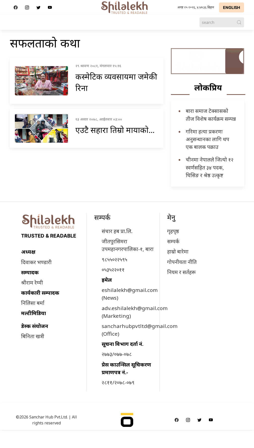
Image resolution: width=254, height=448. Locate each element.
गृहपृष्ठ (173, 231)
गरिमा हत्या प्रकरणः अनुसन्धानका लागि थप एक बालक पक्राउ (207, 139)
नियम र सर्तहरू (181, 272)
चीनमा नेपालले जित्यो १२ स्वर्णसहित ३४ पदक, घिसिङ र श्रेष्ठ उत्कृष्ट (209, 167)
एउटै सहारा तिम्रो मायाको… (115, 129)
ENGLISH (231, 7)
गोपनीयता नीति (182, 261)
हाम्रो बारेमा (178, 251)
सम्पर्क (173, 241)
